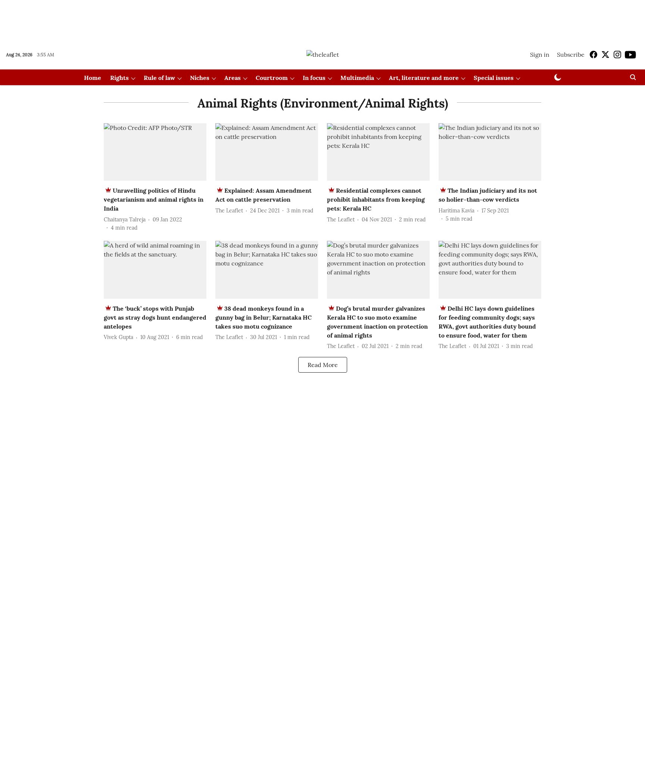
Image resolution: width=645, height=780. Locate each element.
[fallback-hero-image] (155, 152)
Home (92, 77)
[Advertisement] (322, 20)
